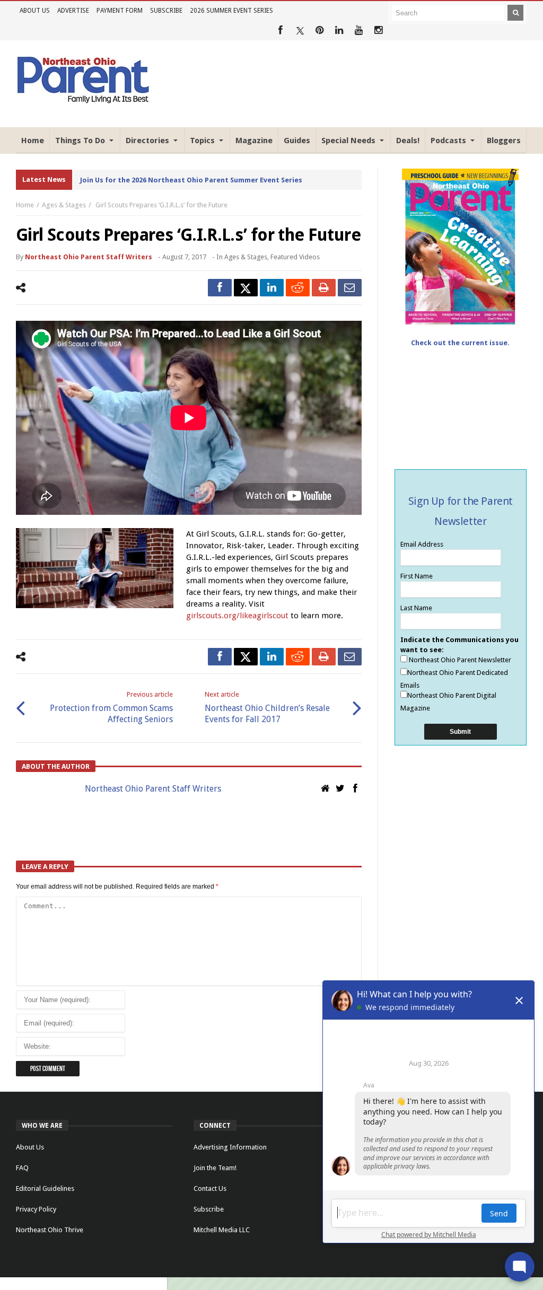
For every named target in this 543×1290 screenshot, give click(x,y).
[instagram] (378, 30)
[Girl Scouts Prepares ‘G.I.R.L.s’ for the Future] (94, 568)
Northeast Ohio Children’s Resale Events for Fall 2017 (267, 707)
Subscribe (166, 10)
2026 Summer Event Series (231, 10)
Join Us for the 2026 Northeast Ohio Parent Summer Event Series (191, 180)
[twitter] (246, 287)
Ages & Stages (64, 205)
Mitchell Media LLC (222, 1230)
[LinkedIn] (339, 30)
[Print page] (324, 287)
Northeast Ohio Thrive (49, 1230)
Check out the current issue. (460, 343)
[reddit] (298, 287)
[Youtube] (359, 30)
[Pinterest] (319, 30)
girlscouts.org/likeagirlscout (237, 615)
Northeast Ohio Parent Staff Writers (88, 257)
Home (25, 205)
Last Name (416, 608)
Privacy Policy (36, 1209)
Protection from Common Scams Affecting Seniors (111, 707)
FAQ (22, 1168)
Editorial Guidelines (45, 1188)
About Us (35, 10)
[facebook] (220, 287)
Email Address (421, 544)
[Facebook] (280, 30)
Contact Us (210, 1188)
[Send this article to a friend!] (350, 287)
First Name (416, 576)
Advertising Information (230, 1147)
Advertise (73, 10)
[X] (300, 30)
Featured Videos (295, 257)
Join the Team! (215, 1168)
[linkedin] (272, 287)
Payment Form (120, 10)
